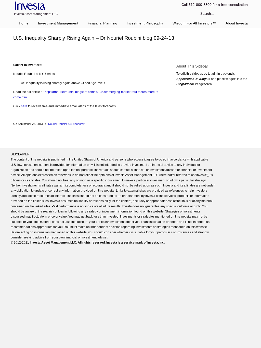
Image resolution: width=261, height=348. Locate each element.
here (24, 106)
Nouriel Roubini (57, 123)
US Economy (76, 123)
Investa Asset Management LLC (29, 6)
